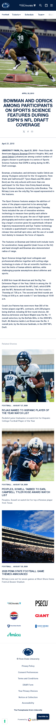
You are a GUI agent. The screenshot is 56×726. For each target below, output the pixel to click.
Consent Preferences (28, 672)
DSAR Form (28, 685)
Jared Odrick (8, 157)
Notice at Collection (28, 697)
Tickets (15, 15)
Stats (51, 15)
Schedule (29, 15)
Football (6, 405)
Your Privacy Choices (28, 691)
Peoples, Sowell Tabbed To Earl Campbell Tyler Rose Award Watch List (26, 492)
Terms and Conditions (28, 679)
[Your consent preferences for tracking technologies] (4, 721)
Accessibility (28, 703)
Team (40, 15)
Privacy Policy (28, 666)
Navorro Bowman (20, 154)
